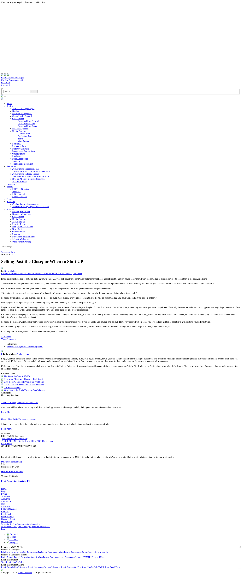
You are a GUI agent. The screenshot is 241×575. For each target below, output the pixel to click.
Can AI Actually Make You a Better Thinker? (24, 384)
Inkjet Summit (18, 194)
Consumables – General (28, 121)
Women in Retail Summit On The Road (68, 567)
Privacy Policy (7, 516)
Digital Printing (19, 131)
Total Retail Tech (112, 567)
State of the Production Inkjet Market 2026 (31, 171)
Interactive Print (19, 146)
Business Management (22, 113)
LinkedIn (13, 539)
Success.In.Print (8, 252)
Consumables (18, 118)
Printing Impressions (10, 552)
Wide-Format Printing (21, 242)
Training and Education (22, 164)
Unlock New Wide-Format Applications (18, 419)
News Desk (17, 229)
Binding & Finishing (21, 211)
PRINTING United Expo (12, 77)
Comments (77, 273)
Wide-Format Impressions (70, 552)
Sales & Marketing (20, 239)
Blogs (3, 491)
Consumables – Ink (26, 123)
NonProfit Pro (18, 562)
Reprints (5, 511)
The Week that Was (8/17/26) (17, 376)
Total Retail (6, 562)
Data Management (20, 128)
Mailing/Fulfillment (20, 149)
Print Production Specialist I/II (15, 481)
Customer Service (9, 519)
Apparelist (103, 552)
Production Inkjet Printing (23, 237)
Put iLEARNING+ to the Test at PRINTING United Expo (27, 441)
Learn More (6, 412)
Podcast (10, 199)
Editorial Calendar (9, 509)
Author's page (23, 354)
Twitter (12, 537)
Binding (15, 111)
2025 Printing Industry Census (25, 174)
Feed (3, 529)
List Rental (6, 514)
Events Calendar (19, 196)
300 (12, 80)
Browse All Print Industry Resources (28, 179)
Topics (10, 106)
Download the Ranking (11, 462)
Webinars (16, 191)
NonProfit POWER (95, 567)
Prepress (16, 234)
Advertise (5, 506)
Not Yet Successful (12, 387)
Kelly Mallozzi (10, 271)
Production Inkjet (25, 136)
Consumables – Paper (27, 126)
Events (10, 186)
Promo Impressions (90, 552)
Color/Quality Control (22, 116)
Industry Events (19, 224)
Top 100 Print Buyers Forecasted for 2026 (30, 176)
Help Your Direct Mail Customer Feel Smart (23, 379)
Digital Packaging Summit (25, 557)
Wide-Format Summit (47, 557)
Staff (3, 504)
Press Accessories (20, 159)
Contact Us (6, 501)
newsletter (30, 206)
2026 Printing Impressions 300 (25, 169)
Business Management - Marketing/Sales (25, 346)
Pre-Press (16, 156)
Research (11, 184)
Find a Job (5, 82)
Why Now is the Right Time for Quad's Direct (24, 390)
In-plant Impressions (29, 552)
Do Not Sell (6, 521)
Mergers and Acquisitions (23, 151)
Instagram (13, 542)
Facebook (13, 534)
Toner (20, 139)
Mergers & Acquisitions (22, 226)
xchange (10, 209)
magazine (25, 204)
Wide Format (23, 141)
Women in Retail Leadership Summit (34, 567)
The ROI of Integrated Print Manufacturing (20, 402)
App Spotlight (18, 221)
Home (9, 103)
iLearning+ (6, 85)
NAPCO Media (25, 572)
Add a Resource (19, 181)
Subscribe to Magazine (20, 524)
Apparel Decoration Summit (69, 557)
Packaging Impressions (48, 552)
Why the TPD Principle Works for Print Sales (24, 382)
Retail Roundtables (9, 567)
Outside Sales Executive (12, 471)
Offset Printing (18, 154)
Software (16, 161)
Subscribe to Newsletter (25, 526)
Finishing (16, 144)
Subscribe (11, 201)
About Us (5, 499)
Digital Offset (24, 133)
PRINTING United (20, 189)
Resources (11, 166)
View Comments (8, 339)
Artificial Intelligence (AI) (23, 108)
